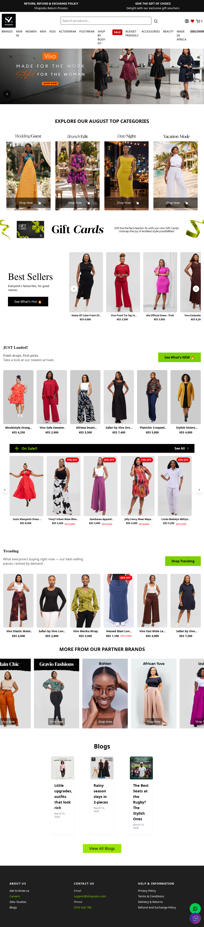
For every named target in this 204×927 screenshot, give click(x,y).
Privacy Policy (147, 891)
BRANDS (7, 31)
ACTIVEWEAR (67, 31)
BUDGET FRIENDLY (132, 33)
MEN (43, 31)
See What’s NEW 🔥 (179, 357)
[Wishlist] (192, 21)
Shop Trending (183, 561)
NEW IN (19, 33)
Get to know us (19, 891)
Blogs (13, 907)
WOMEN (31, 31)
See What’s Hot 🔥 (28, 301)
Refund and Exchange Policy (157, 907)
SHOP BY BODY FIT (101, 37)
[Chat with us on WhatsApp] (195, 908)
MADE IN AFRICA (181, 35)
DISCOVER (197, 31)
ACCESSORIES (151, 31)
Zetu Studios (18, 902)
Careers (15, 896)
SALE (117, 32)
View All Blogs (102, 848)
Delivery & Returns (150, 902)
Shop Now (26, 203)
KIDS (52, 31)
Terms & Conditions (151, 896)
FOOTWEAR (86, 31)
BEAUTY (168, 31)
